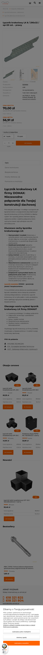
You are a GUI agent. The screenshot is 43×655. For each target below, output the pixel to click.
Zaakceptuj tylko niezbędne (21, 631)
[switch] (4, 652)
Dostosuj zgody (21, 637)
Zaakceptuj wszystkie (21, 643)
